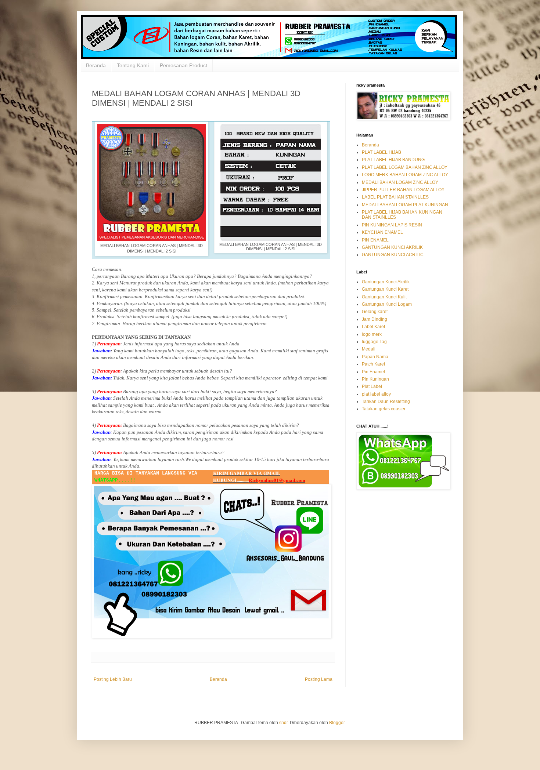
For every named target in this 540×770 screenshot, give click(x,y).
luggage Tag (374, 341)
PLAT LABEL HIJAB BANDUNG (393, 159)
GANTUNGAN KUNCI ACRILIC (393, 254)
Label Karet (373, 326)
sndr (283, 722)
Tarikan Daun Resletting (386, 401)
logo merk (372, 334)
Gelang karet (375, 311)
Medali (368, 349)
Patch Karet (373, 364)
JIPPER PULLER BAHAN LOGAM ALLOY (403, 189)
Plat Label (372, 386)
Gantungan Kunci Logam (387, 304)
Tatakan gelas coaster (384, 408)
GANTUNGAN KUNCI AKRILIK (392, 247)
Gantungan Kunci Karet (385, 289)
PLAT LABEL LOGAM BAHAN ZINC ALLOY (404, 167)
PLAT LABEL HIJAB (381, 152)
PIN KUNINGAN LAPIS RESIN (392, 225)
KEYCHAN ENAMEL (382, 232)
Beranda (96, 65)
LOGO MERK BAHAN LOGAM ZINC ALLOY (405, 174)
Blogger (337, 722)
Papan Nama (375, 356)
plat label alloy (376, 394)
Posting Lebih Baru (113, 679)
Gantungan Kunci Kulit (384, 296)
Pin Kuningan (375, 379)
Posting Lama (318, 679)
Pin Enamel (373, 371)
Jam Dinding (374, 319)
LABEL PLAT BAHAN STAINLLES (395, 197)
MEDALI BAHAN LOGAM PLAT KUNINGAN (405, 204)
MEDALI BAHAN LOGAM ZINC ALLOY (400, 182)
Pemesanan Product (183, 65)
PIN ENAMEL (375, 240)
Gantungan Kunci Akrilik (386, 281)
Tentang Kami (133, 65)
